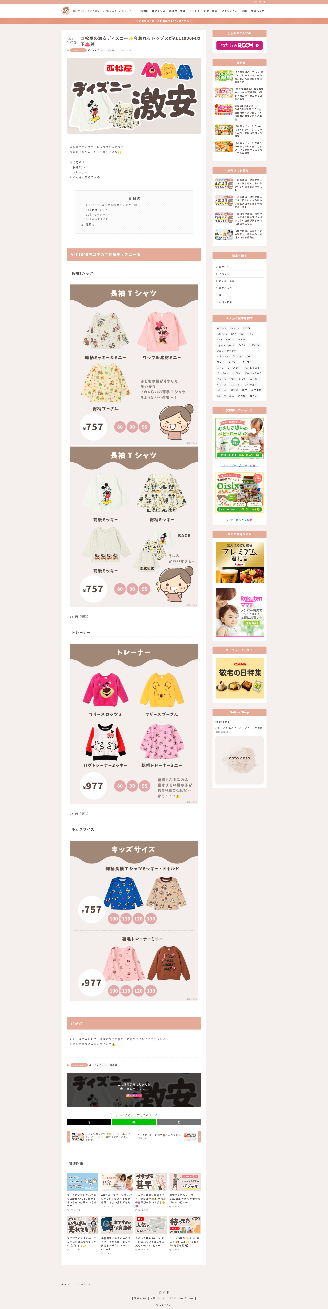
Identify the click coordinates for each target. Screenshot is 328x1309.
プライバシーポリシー (181, 1298)
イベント (224, 274)
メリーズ (221, 384)
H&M (251, 333)
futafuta (222, 333)
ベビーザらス (238, 379)
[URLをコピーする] (179, 1122)
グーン (249, 356)
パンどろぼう (252, 367)
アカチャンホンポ (227, 350)
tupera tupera (225, 345)
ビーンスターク (253, 373)
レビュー (222, 390)
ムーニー (255, 379)
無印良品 (256, 390)
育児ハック (225, 288)
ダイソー (233, 362)
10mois (234, 328)
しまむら (254, 345)
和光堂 (234, 390)
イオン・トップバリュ (229, 356)
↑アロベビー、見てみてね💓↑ (239, 465)
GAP (233, 333)
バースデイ (234, 367)
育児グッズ (225, 266)
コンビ (220, 362)
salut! (229, 339)
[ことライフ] (66, 10)
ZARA (241, 345)
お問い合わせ (157, 1298)
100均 (246, 328)
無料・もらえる (225, 395)
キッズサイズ (100, 219)
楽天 (244, 390)
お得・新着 (225, 302)
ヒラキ (237, 373)
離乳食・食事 (227, 281)
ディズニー (98, 50)
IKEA (219, 339)
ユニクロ (235, 384)
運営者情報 (140, 1298)
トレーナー (98, 214)
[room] (264, 2)
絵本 (221, 295)
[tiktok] (260, 2)
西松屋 (111, 50)
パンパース (223, 373)
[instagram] (255, 2)
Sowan (241, 339)
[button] (89, 1122)
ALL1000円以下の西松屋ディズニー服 (111, 205)
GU (242, 333)
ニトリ (220, 367)
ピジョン (222, 379)
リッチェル (251, 384)
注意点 (90, 224)
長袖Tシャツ (99, 210)
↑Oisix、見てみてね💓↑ (239, 519)
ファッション (78, 50)
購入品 (253, 395)
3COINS (221, 328)
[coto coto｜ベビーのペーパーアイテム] (239, 783)
